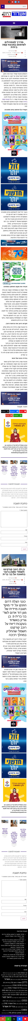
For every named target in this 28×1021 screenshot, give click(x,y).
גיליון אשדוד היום (15, 992)
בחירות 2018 (19, 985)
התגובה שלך (23, 510)
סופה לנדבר (19, 1006)
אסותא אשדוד (22, 979)
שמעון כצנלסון (14, 1013)
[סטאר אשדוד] (15, 441)
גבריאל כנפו (24, 992)
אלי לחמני (20, 976)
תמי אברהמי (5, 1013)
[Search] (3, 7)
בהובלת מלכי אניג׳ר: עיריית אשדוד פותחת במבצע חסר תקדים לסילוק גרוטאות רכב (13, 956)
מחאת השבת (20, 1003)
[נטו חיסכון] (14, 183)
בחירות (6, 982)
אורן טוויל (8, 973)
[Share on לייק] (25, 1019)
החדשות (11, 581)
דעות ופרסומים (11, 54)
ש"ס (7, 1010)
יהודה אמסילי (15, 997)
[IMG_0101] (14, 284)
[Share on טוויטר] (14, 1019)
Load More (14, 924)
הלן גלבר (20, 994)
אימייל (25, 536)
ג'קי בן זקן (15, 990)
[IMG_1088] (14, 156)
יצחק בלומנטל (12, 1001)
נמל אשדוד (10, 1003)
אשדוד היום (15, 982)
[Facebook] (19, 2)
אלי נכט (12, 976)
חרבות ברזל (22, 997)
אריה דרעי (14, 979)
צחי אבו (11, 1010)
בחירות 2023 (8, 985)
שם (26, 530)
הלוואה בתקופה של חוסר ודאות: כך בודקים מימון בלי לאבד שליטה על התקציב (14, 471)
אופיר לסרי (14, 973)
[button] (14, 23)
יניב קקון (18, 1001)
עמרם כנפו (17, 1010)
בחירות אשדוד (15, 988)
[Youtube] (12, 2)
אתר (26, 542)
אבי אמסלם (22, 973)
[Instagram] (9, 2)
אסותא (5, 976)
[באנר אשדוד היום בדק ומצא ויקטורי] (14, 71)
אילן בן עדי (17, 975)
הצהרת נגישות (20, 966)
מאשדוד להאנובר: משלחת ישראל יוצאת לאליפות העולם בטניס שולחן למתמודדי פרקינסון (12, 945)
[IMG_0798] (14, 245)
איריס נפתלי (9, 974)
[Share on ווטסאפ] (8, 1019)
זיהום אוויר (12, 994)
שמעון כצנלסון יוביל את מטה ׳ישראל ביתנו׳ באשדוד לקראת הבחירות (13, 936)
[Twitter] (15, 2)
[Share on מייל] (3, 1019)
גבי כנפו (6, 990)
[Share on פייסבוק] (19, 1019)
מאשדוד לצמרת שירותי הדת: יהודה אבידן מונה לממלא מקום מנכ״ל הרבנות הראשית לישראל (13, 951)
